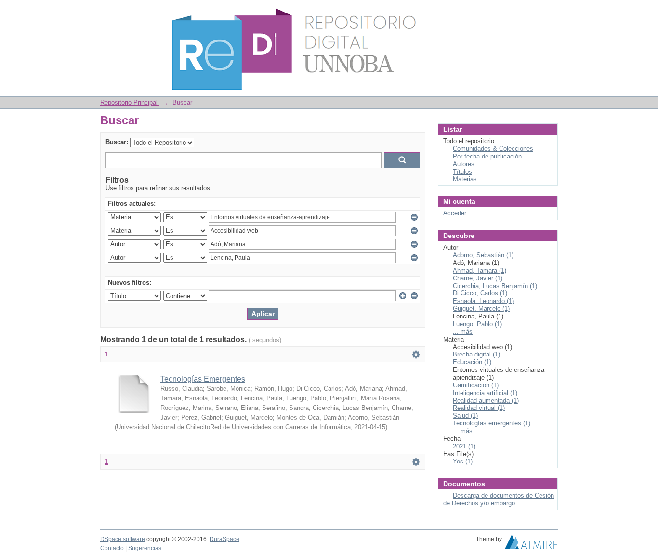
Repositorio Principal (129, 102)
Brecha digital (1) (476, 354)
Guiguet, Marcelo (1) (481, 308)
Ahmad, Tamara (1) (479, 270)
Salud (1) (465, 415)
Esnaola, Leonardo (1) (483, 300)
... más (463, 331)
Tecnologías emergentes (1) (491, 423)
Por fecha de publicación (487, 156)
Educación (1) (472, 362)
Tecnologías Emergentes (202, 379)
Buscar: (116, 141)
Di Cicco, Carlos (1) (480, 293)
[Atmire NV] (531, 544)
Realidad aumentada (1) (486, 400)
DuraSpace (224, 539)
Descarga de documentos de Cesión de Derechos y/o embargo (498, 499)
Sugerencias (144, 548)
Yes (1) (463, 461)
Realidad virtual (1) (479, 407)
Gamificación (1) (476, 385)
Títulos (462, 171)
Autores (463, 164)
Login (550, 11)
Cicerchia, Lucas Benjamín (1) (495, 286)
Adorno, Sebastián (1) (483, 255)
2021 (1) (464, 446)
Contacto (112, 548)
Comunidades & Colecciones (493, 148)
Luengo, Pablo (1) (477, 324)
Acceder (454, 213)
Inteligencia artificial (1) (485, 392)
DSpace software (122, 539)
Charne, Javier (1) (477, 278)
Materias (465, 179)
